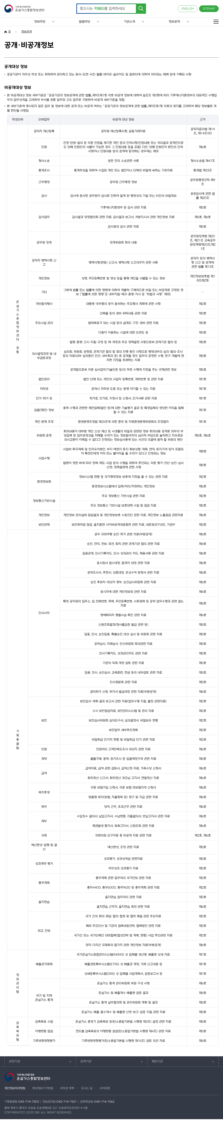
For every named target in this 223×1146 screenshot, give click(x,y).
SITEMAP (209, 8)
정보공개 (174, 21)
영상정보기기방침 (42, 1088)
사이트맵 (104, 1088)
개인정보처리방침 (14, 1088)
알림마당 (84, 21)
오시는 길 (86, 1088)
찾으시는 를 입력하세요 (102, 8)
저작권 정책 (67, 1088)
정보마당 (39, 21)
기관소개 (129, 21)
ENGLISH (188, 8)
